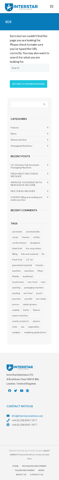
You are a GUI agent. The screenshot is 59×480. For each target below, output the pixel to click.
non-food (32, 281)
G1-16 (29, 259)
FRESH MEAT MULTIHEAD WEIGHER (24, 175)
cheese (25, 237)
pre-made (41, 298)
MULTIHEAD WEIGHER (23, 191)
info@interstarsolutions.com (27, 415)
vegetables (33, 326)
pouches (16, 298)
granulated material (22, 265)
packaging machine (33, 287)
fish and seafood (29, 254)
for (43, 254)
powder (28, 298)
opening (16, 287)
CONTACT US (36, 474)
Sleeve (36, 309)
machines (29, 270)
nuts (43, 281)
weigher (16, 332)
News (14, 133)
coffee (36, 237)
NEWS (41, 470)
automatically (33, 231)
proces (15, 304)
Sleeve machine (19, 139)
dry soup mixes (33, 248)
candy (15, 237)
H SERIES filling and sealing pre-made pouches (27, 198)
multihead (28, 276)
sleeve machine (20, 315)
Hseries (39, 265)
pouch (39, 293)
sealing (15, 309)
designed (35, 242)
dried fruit (17, 248)
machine (16, 270)
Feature (15, 127)
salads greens (30, 304)
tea (22, 326)
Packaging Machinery (21, 145)
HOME (15, 466)
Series (26, 309)
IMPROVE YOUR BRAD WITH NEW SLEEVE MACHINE (26, 183)
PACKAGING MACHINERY (34, 466)
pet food (28, 293)
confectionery (19, 242)
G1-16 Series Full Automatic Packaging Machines (25, 166)
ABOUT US (21, 474)
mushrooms (18, 281)
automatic (17, 231)
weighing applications (35, 332)
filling (15, 254)
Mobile (15, 276)
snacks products (20, 321)
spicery (36, 321)
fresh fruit (17, 259)
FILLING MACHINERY (25, 470)
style (14, 326)
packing (16, 293)
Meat (40, 270)
